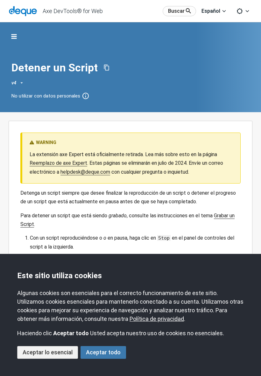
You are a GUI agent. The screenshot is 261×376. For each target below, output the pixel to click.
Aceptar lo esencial (48, 352)
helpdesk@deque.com (85, 172)
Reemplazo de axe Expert (58, 163)
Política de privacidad (157, 318)
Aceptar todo (103, 352)
